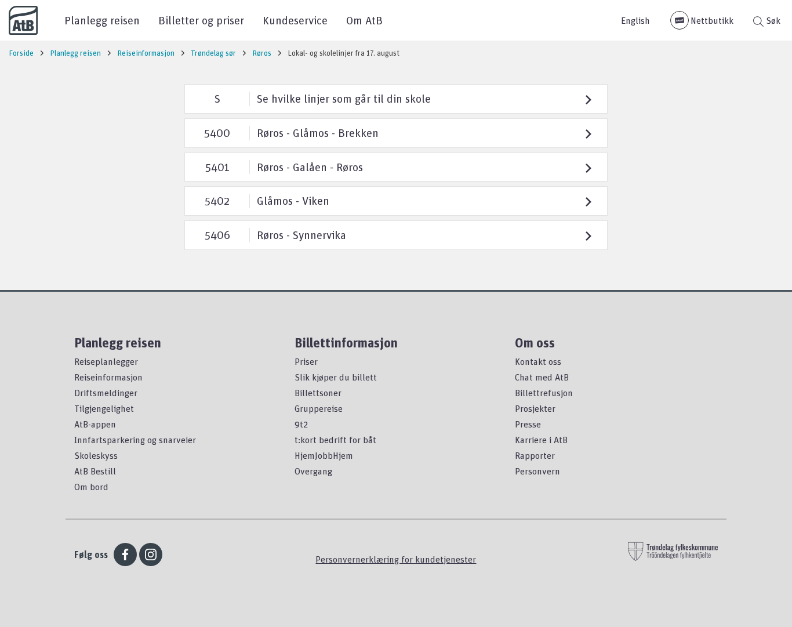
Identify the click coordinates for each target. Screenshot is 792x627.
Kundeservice (295, 20)
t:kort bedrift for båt (335, 439)
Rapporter (535, 455)
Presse (528, 424)
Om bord (91, 486)
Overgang (313, 471)
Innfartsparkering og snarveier (135, 439)
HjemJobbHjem (324, 455)
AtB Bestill (95, 471)
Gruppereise (319, 408)
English (635, 20)
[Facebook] (125, 554)
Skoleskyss (96, 455)
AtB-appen (95, 424)
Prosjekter (535, 408)
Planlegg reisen (102, 20)
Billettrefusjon (544, 392)
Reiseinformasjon (108, 377)
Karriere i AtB (541, 439)
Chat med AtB (542, 377)
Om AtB (364, 20)
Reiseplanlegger (106, 361)
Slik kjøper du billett (336, 377)
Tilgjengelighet (104, 408)
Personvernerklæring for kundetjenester (395, 559)
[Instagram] (150, 554)
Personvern (537, 471)
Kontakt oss (538, 361)
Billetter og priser (201, 20)
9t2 (301, 424)
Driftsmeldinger (105, 392)
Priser (306, 361)
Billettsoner (318, 392)
